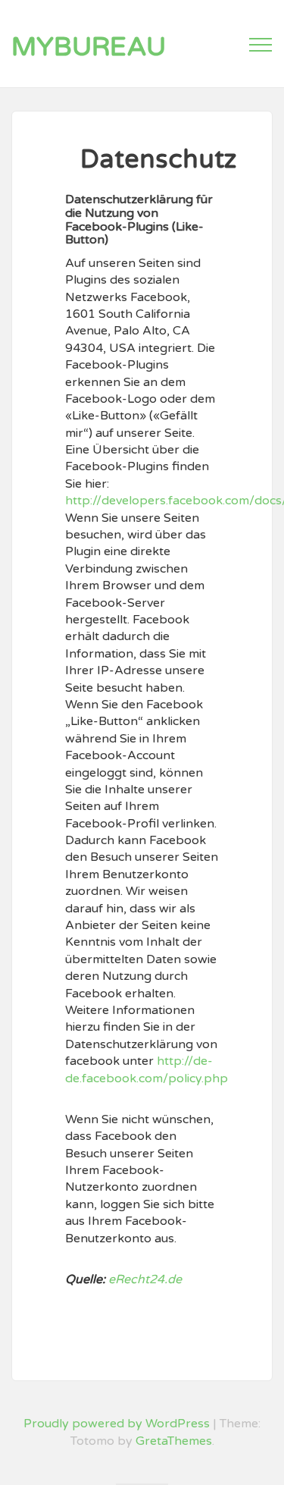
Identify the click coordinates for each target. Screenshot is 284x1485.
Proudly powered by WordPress (116, 1423)
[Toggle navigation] (260, 45)
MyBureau (88, 47)
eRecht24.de (145, 1279)
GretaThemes (174, 1441)
